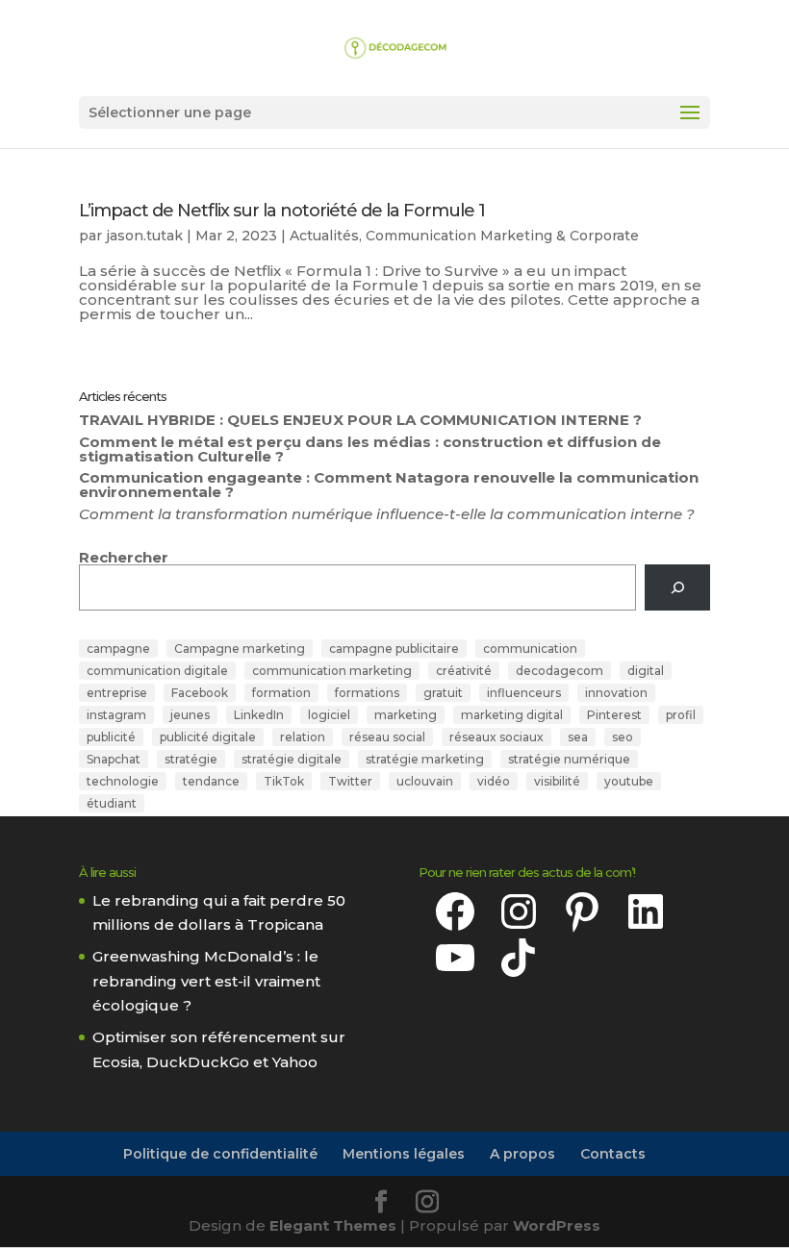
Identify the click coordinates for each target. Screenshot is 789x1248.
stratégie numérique (569, 759)
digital (645, 670)
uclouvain (424, 781)
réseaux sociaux (496, 737)
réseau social (387, 737)
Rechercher (123, 557)
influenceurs (524, 693)
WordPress (556, 1225)
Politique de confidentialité (220, 1153)
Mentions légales (404, 1153)
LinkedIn (259, 715)
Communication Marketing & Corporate (502, 235)
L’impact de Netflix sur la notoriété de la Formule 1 (282, 210)
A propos (522, 1153)
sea (578, 737)
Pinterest (614, 715)
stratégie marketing (425, 759)
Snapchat (113, 759)
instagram (116, 715)
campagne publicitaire (394, 648)
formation (281, 693)
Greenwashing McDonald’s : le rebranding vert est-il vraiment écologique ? (206, 980)
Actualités (324, 235)
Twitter (350, 781)
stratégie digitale (292, 759)
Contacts (613, 1153)
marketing (405, 715)
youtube (628, 781)
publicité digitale (208, 737)
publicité (111, 737)
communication (530, 648)
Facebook (199, 693)
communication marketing (332, 670)
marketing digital (512, 715)
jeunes (190, 715)
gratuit (443, 693)
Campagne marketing (239, 648)
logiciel (329, 715)
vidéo (493, 781)
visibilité (557, 781)
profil (681, 715)
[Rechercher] (677, 587)
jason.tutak (144, 235)
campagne (118, 648)
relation (302, 737)
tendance (211, 781)
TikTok (284, 781)
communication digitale (157, 670)
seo (622, 737)
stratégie (191, 759)
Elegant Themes (332, 1225)
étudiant (112, 803)
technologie (123, 781)
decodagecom (559, 670)
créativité (464, 670)
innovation (616, 693)
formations (367, 693)
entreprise (117, 693)
